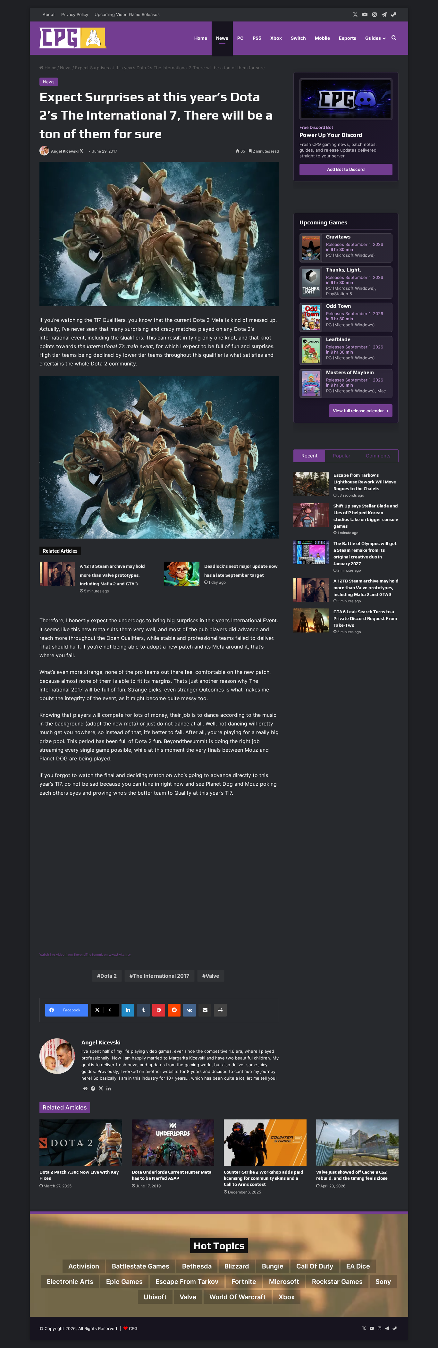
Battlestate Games (140, 1266)
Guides (373, 38)
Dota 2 (108, 976)
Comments (378, 456)
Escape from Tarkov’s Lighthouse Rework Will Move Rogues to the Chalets (364, 482)
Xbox (276, 38)
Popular (341, 456)
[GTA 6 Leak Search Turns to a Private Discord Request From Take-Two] (311, 620)
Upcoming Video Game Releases (127, 14)
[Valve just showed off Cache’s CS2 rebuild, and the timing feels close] (357, 1142)
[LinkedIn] (128, 1010)
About (49, 14)
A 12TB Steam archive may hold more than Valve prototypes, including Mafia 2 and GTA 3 (112, 575)
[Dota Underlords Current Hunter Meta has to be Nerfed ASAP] (173, 1142)
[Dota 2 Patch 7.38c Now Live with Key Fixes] (80, 1142)
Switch (298, 38)
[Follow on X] (81, 151)
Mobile (322, 38)
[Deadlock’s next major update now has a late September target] (181, 574)
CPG (133, 1328)
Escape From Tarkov (187, 1281)
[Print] (220, 1010)
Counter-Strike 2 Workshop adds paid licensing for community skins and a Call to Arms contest (263, 1178)
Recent (309, 456)
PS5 (257, 38)
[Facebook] (93, 1089)
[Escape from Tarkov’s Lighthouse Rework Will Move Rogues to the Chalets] (311, 484)
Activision (83, 1266)
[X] (101, 1089)
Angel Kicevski (65, 151)
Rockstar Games (337, 1281)
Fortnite (244, 1281)
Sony (383, 1281)
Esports (347, 38)
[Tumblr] (143, 1010)
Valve (212, 976)
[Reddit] (174, 1010)
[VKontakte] (189, 1010)
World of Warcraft (237, 1297)
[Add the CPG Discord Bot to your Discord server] (345, 99)
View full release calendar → (361, 410)
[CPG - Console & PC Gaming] (73, 38)
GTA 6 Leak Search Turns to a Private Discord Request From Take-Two (365, 618)
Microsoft (284, 1281)
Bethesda (197, 1266)
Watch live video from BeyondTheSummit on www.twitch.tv (85, 954)
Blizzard (236, 1266)
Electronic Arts (70, 1281)
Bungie (272, 1266)
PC (240, 38)
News (222, 38)
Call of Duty (314, 1266)
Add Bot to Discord (346, 169)
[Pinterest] (158, 1010)
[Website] (85, 1089)
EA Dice (358, 1266)
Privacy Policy (74, 14)
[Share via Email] (204, 1010)
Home (200, 38)
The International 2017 (161, 976)
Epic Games (124, 1281)
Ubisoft (155, 1297)
